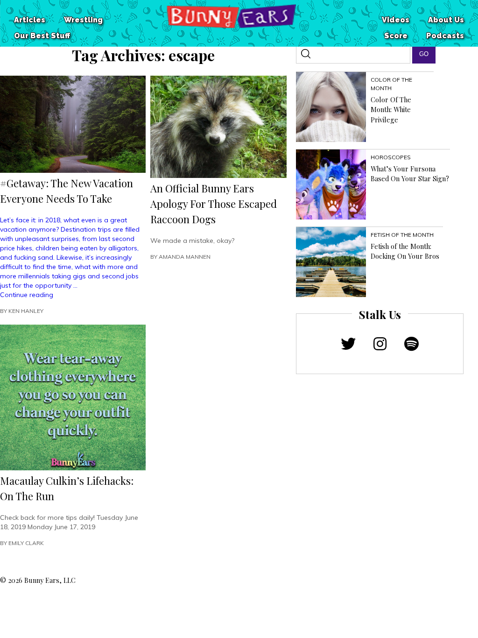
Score (396, 35)
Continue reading (26, 295)
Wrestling (83, 19)
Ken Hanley (25, 310)
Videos (395, 19)
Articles (29, 19)
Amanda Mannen (185, 256)
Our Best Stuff (42, 35)
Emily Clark (26, 542)
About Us (446, 19)
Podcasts (445, 35)
